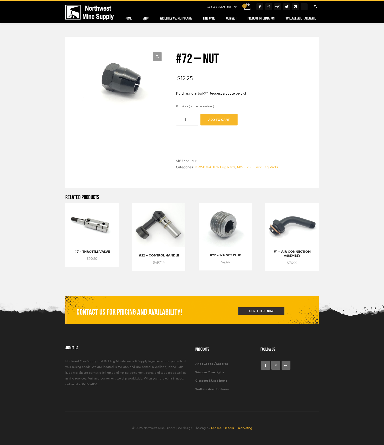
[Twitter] (286, 6)
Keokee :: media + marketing (231, 428)
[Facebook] (259, 6)
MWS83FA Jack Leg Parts (214, 167)
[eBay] (277, 6)
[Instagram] (295, 6)
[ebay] (286, 365)
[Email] (268, 6)
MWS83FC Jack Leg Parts (257, 167)
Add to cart (219, 119)
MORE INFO (103, 256)
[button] (157, 56)
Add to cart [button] (82, 256)
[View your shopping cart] (247, 6)
